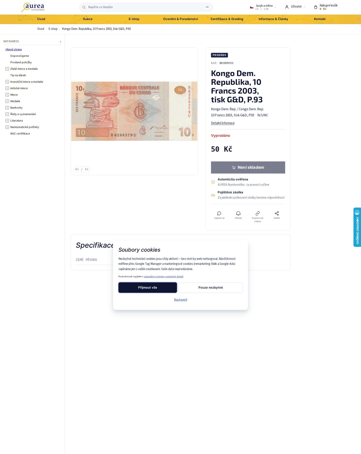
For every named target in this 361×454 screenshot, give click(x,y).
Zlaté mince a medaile (24, 69)
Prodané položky (21, 62)
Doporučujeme (19, 56)
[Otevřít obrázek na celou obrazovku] (134, 111)
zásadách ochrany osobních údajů (163, 276)
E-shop (53, 29)
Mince (14, 94)
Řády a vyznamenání (23, 114)
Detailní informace (223, 123)
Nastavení (180, 300)
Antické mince (19, 88)
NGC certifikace (20, 133)
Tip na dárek (18, 75)
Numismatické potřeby (24, 127)
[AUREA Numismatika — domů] (33, 7)
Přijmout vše (147, 287)
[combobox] (145, 7)
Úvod (40, 29)
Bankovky (16, 107)
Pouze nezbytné (210, 287)
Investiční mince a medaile (26, 82)
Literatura (16, 120)
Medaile (15, 101)
